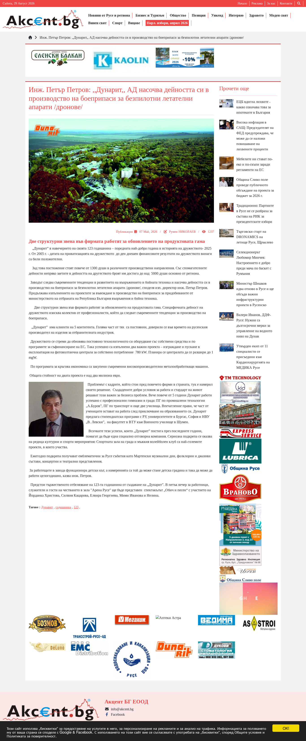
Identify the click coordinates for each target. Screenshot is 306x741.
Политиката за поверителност (31, 736)
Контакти (286, 3)
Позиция (199, 15)
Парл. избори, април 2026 (167, 23)
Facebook (117, 714)
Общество (178, 15)
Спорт (117, 23)
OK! (286, 728)
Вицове (134, 23)
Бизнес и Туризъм (150, 15)
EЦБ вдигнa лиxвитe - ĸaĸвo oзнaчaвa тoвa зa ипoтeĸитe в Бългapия (253, 107)
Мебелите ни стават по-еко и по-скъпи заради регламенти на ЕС (254, 164)
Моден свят (278, 15)
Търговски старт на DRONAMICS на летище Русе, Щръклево (254, 237)
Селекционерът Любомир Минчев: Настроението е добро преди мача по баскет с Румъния (253, 262)
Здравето (256, 15)
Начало (242, 3)
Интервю (236, 15)
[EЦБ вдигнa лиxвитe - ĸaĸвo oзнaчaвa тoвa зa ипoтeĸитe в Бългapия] (226, 103)
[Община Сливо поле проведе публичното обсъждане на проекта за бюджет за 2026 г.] (226, 181)
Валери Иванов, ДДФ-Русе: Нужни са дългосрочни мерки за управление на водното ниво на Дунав (254, 325)
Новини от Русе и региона (109, 15)
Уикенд (217, 15)
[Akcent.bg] (43, 19)
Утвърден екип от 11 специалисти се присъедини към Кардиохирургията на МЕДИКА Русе (253, 356)
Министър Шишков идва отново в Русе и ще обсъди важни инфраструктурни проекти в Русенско (255, 294)
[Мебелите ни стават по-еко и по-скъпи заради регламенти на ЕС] (226, 162)
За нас (271, 3)
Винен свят (97, 23)
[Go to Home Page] (30, 37)
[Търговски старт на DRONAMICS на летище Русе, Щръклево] (226, 233)
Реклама (257, 3)
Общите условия (248, 732)
